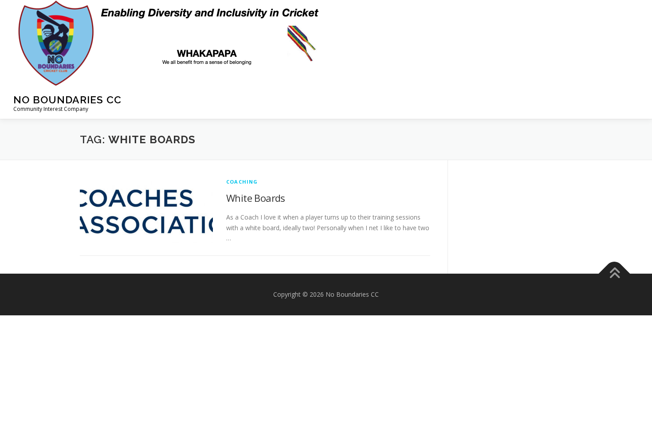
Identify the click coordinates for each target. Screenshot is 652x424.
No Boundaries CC (67, 100)
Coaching (242, 181)
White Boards (255, 197)
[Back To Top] (614, 274)
